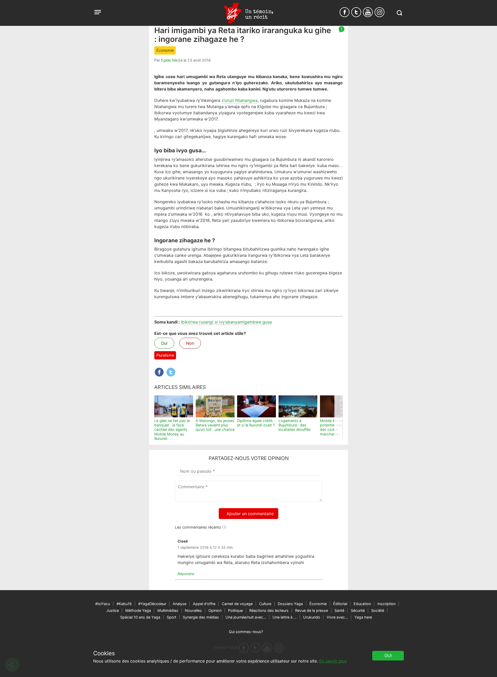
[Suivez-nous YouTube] (368, 12)
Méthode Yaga (138, 610)
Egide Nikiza (171, 60)
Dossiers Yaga (290, 603)
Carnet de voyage (237, 603)
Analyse (179, 603)
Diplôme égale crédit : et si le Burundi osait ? (256, 422)
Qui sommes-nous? (246, 631)
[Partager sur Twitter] (171, 372)
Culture (265, 603)
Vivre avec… (337, 617)
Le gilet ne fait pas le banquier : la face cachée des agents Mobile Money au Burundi (172, 429)
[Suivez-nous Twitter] (356, 12)
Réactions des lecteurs (269, 610)
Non (190, 343)
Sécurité (358, 610)
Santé (339, 610)
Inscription (386, 603)
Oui (164, 343)
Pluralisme (165, 355)
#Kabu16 (124, 603)
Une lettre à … (285, 617)
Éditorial (340, 603)
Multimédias (167, 610)
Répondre (186, 573)
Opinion (215, 610)
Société (377, 610)
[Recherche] (399, 12)
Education (362, 603)
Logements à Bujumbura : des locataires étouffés (295, 425)
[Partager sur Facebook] (159, 372)
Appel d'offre (204, 603)
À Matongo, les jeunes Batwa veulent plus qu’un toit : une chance (215, 425)
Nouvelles (193, 610)
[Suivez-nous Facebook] (344, 12)
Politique (235, 610)
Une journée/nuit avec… (245, 617)
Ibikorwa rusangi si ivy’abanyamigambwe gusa (226, 322)
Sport (171, 617)
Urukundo (311, 617)
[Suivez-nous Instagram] (379, 12)
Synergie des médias (201, 617)
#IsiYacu (102, 603)
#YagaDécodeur (152, 603)
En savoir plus (333, 661)
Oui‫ (388, 655)
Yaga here (363, 617)
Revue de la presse (311, 610)
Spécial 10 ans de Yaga (140, 617)
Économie (165, 50)
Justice (112, 610)
